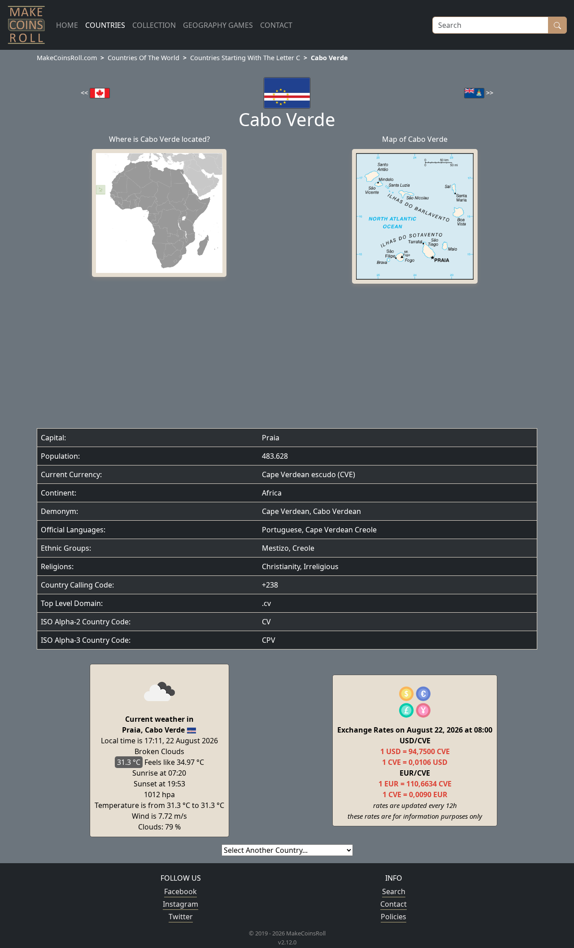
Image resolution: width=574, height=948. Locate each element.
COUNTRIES (105, 25)
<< (85, 92)
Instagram (180, 904)
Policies (393, 917)
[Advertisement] (287, 358)
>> (488, 92)
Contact (393, 904)
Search (393, 891)
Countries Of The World (143, 57)
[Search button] (557, 25)
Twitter (181, 917)
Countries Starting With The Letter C (245, 57)
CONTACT (276, 25)
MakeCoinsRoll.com (67, 57)
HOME (67, 25)
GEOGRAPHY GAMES (218, 25)
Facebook (180, 891)
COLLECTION (154, 25)
